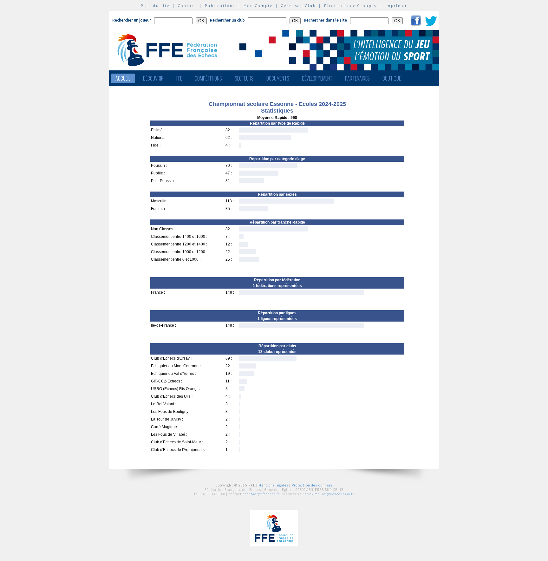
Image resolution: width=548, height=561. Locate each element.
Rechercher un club (227, 20)
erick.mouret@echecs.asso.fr (329, 494)
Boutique (391, 78)
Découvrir (153, 78)
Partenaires (357, 78)
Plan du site (155, 5)
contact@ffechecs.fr (262, 494)
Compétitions (208, 78)
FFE (179, 78)
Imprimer (396, 5)
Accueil (122, 78)
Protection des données (312, 485)
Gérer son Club (298, 5)
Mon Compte (258, 5)
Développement (317, 78)
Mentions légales (273, 485)
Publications (220, 5)
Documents (277, 78)
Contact (187, 5)
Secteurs (244, 78)
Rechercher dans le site (325, 20)
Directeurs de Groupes (350, 5)
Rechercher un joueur (131, 20)
